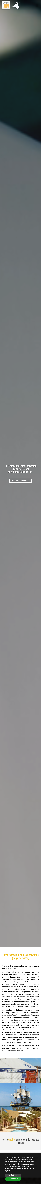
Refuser (14, 1175)
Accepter (14, 1179)
